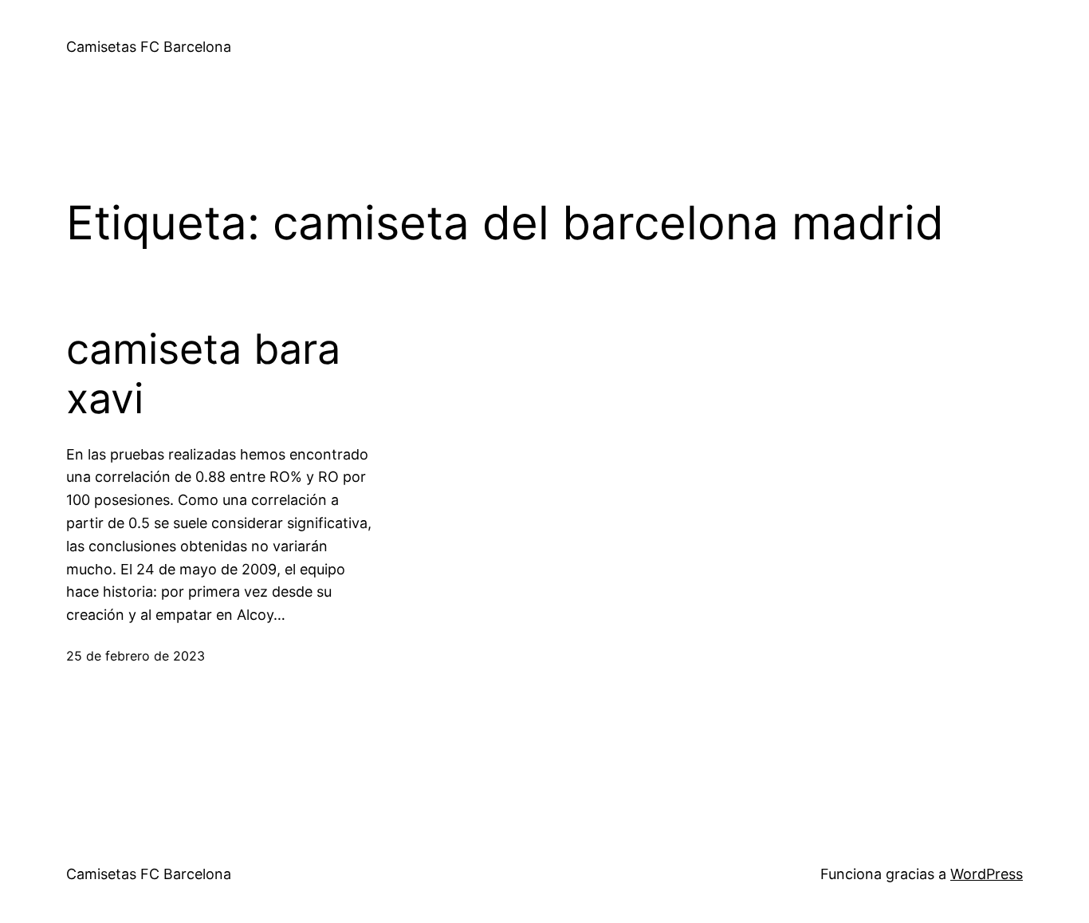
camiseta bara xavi (203, 374)
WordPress (986, 874)
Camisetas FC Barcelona (148, 46)
